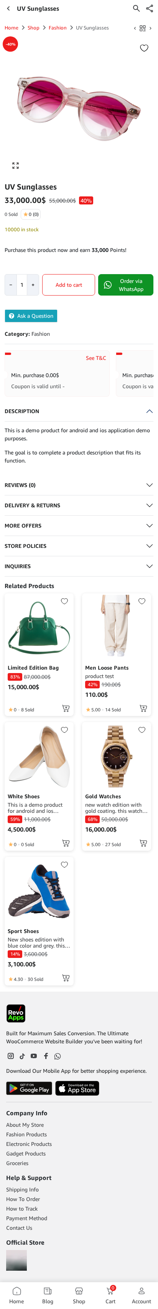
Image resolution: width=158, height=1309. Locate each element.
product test (99, 676)
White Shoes (24, 796)
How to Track (22, 1208)
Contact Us (19, 1227)
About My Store (25, 1124)
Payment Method (26, 1218)
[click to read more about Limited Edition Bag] (39, 627)
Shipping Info (22, 1189)
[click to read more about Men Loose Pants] (116, 627)
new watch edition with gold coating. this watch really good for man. (113, 808)
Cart (110, 1295)
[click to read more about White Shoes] (39, 756)
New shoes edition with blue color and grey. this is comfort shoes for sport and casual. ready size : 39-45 (39, 942)
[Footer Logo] (16, 1013)
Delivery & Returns (32, 505)
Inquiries (18, 566)
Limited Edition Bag (33, 667)
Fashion (58, 28)
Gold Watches (103, 796)
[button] (149, 8)
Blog (47, 1301)
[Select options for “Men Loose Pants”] (143, 708)
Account (141, 1301)
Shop (34, 28)
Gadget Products (26, 1153)
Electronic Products (29, 1144)
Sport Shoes (23, 931)
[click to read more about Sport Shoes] (39, 891)
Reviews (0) (20, 485)
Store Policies (25, 546)
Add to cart (69, 284)
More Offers (23, 525)
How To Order (23, 1199)
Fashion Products (26, 1134)
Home (11, 28)
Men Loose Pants (106, 667)
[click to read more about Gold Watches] (116, 756)
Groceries (17, 1163)
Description (22, 411)
